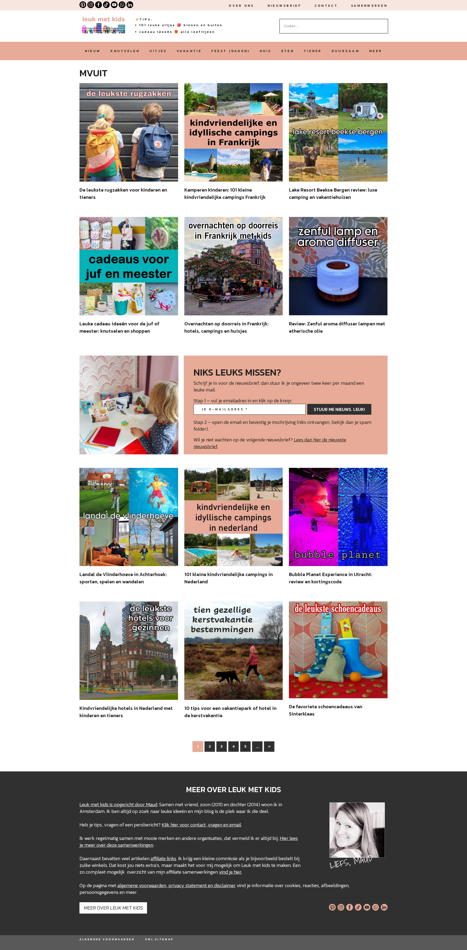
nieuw (93, 51)
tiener (313, 51)
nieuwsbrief (284, 5)
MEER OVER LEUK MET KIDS (113, 907)
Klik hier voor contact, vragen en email (201, 824)
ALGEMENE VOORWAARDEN (107, 939)
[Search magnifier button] (384, 23)
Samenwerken (369, 5)
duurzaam (345, 51)
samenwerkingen (135, 845)
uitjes (158, 51)
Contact (326, 5)
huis (266, 51)
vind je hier (230, 872)
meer (375, 51)
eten (287, 51)
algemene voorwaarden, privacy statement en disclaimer (176, 885)
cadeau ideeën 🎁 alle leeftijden (177, 31)
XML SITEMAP (159, 939)
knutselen (125, 51)
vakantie (189, 51)
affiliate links (163, 858)
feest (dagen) (230, 51)
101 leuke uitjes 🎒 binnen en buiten (180, 25)
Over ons (241, 5)
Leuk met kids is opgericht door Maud (118, 804)
